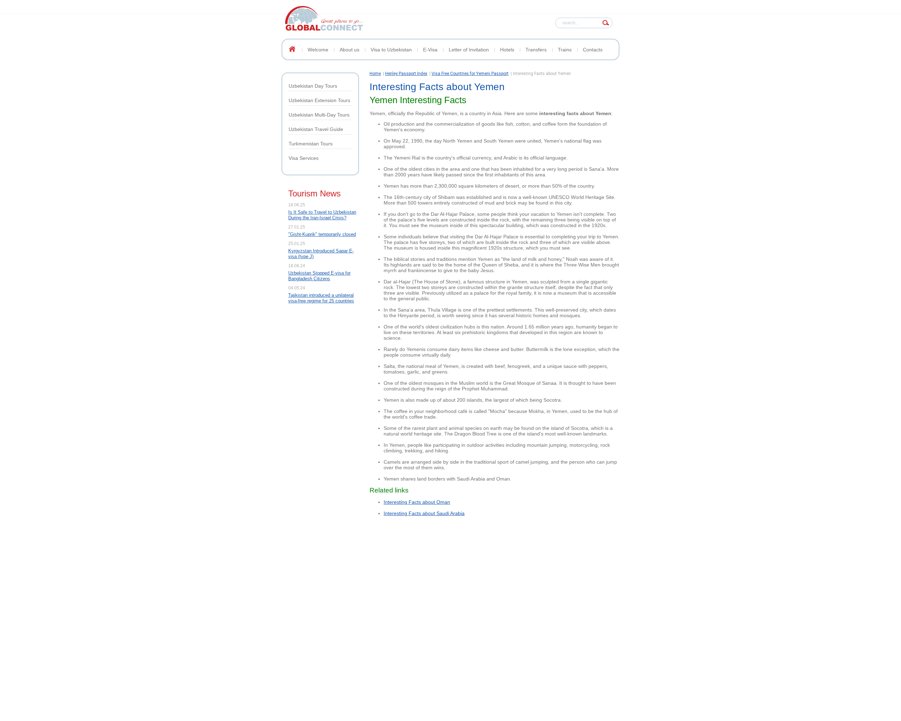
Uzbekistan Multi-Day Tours (319, 115)
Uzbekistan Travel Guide (316, 129)
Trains (565, 49)
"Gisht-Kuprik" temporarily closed (322, 234)
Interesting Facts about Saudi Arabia (424, 513)
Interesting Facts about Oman (417, 502)
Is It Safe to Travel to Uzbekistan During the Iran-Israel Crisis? (322, 214)
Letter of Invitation (469, 49)
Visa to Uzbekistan (391, 49)
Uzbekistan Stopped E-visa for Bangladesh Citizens (319, 275)
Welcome (318, 49)
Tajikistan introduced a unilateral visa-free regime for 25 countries (321, 298)
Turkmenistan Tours (311, 143)
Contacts (593, 49)
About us (349, 49)
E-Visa (430, 49)
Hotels (507, 49)
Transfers (536, 49)
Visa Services (304, 158)
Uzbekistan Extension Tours (319, 100)
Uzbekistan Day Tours (313, 86)
